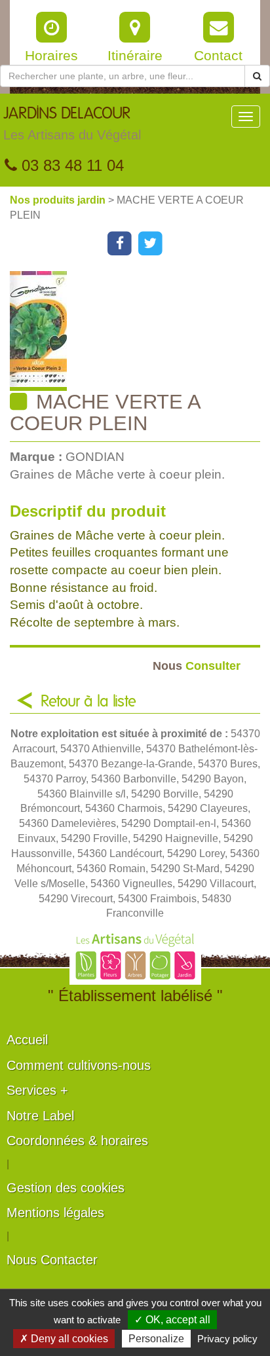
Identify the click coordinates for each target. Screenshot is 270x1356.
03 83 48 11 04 (70, 165)
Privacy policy (227, 1338)
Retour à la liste (88, 702)
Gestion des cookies (66, 1188)
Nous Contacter (52, 1260)
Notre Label (40, 1116)
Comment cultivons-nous (79, 1065)
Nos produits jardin (59, 200)
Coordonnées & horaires (77, 1140)
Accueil (27, 1040)
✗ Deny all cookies (64, 1338)
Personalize (156, 1338)
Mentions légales (55, 1212)
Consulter (197, 665)
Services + (37, 1090)
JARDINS (72, 124)
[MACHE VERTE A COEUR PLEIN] (140, 331)
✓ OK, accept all (172, 1319)
